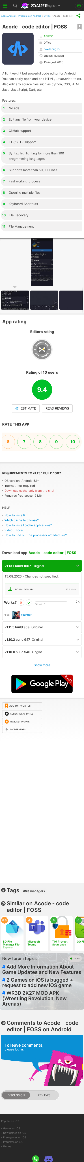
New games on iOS (14, 1132)
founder (26, 614)
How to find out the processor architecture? (35, 535)
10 (72, 441)
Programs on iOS (13, 1141)
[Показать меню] (5, 5)
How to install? (14, 515)
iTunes (7, 1146)
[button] (44, 300)
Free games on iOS (14, 1137)
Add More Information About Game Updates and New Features (41, 969)
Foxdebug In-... (53, 49)
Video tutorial (13, 530)
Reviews (44, 1095)
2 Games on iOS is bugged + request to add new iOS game (37, 982)
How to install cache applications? (28, 525)
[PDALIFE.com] (34, 5)
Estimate (28, 408)
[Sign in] (79, 6)
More (77, 958)
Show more (42, 665)
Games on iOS (11, 1128)
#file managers (34, 891)
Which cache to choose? (21, 520)
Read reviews (57, 408)
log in (19, 1049)
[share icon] (78, 15)
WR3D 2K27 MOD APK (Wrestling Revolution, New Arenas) (34, 998)
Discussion (16, 1095)
